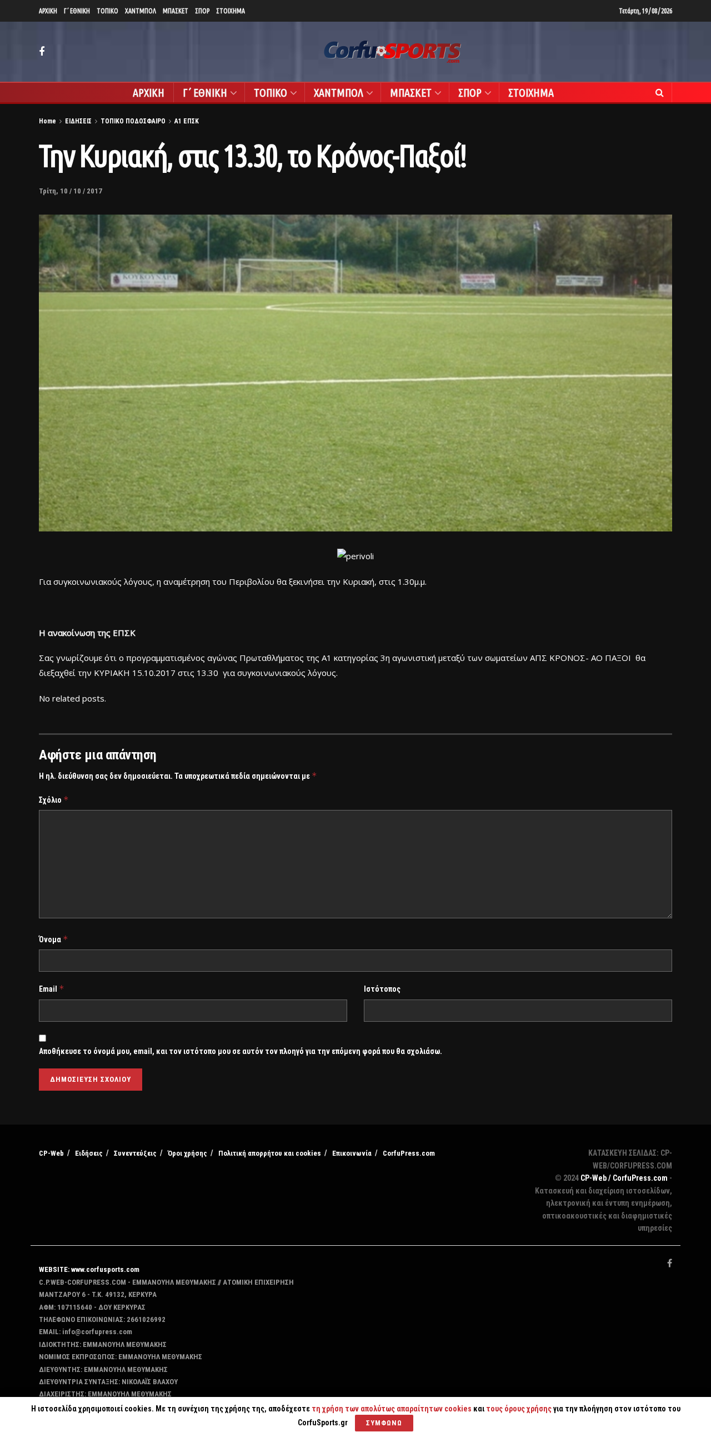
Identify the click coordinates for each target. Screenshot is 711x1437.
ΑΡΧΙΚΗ (48, 10)
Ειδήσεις (89, 1153)
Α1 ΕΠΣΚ (186, 121)
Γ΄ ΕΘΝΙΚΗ (77, 10)
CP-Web (51, 1153)
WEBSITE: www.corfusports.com (89, 1269)
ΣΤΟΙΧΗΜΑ (230, 10)
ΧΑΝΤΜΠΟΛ (140, 10)
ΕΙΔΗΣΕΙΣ (78, 121)
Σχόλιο (54, 799)
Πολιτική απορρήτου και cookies (269, 1153)
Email (51, 988)
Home (47, 121)
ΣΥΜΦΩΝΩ (384, 1423)
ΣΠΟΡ (202, 10)
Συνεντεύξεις (135, 1153)
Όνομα (53, 939)
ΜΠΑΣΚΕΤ (175, 10)
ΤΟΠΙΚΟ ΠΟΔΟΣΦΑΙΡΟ (133, 121)
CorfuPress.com (409, 1153)
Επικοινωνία (352, 1153)
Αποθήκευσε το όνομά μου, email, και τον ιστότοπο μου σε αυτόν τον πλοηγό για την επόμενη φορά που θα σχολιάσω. (240, 1051)
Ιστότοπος (382, 988)
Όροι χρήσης (187, 1153)
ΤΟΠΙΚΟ (107, 10)
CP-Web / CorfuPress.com (624, 1178)
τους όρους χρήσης (519, 1408)
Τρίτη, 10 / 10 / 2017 (70, 191)
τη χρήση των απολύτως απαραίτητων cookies (392, 1408)
